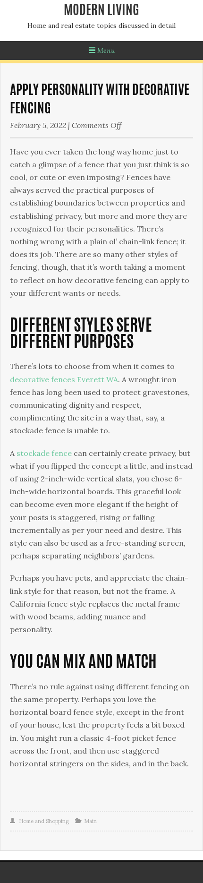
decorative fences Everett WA (64, 379)
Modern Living (101, 11)
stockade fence (44, 453)
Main (90, 821)
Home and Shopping (44, 821)
